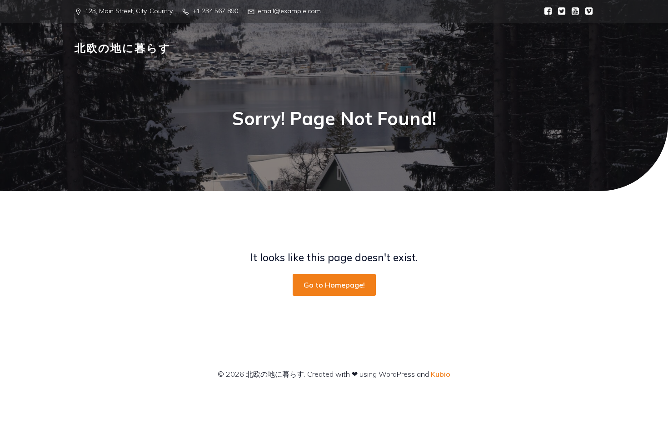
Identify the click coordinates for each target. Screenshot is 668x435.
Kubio (440, 374)
